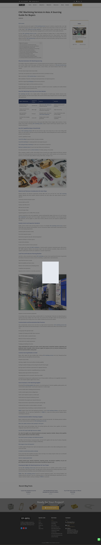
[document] (50, 272)
